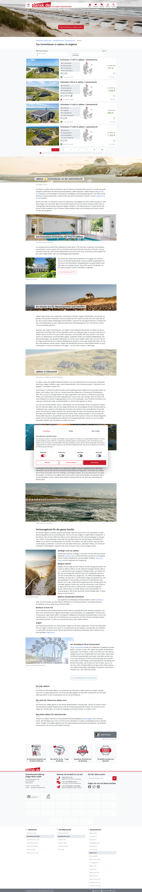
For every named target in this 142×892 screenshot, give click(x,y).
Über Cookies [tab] (96, 431)
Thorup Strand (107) (94, 879)
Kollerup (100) (93, 846)
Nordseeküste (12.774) (33, 839)
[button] (28, 5)
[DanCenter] (93, 796)
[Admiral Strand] (48, 796)
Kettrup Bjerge (87, 719)
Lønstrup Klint (70, 556)
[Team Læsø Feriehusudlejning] (109, 813)
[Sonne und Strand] (78, 813)
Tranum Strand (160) (95, 885)
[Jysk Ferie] (93, 805)
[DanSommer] (109, 796)
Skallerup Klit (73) (94, 872)
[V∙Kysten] (86, 821)
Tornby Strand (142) (94, 882)
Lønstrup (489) (93, 856)
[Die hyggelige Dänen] (78, 805)
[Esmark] (63, 805)
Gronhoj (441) (93, 836)
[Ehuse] (48, 805)
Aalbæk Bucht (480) (63, 833)
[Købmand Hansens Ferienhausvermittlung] (33, 813)
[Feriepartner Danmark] (33, 796)
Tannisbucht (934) (63, 846)
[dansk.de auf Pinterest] (98, 786)
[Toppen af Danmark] (55, 821)
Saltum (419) (92, 869)
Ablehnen (47, 462)
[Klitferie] (109, 805)
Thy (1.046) (61, 849)
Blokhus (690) (93, 833)
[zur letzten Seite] (102, 149)
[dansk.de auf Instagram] (94, 786)
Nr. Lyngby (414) (93, 862)
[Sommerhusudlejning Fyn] (93, 813)
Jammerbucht (70, 41)
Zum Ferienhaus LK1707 (67, 272)
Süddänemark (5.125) (32, 853)
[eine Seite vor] (94, 149)
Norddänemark (58, 41)
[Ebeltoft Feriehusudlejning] (33, 805)
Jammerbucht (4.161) (64, 836)
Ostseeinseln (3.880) (32, 846)
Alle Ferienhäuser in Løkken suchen (71, 27)
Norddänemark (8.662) (33, 836)
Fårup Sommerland (77, 647)
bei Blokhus (99, 600)
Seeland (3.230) (31, 849)
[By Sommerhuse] (63, 796)
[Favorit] (114, 74)
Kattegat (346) (62, 839)
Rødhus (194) (92, 866)
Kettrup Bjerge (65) (94, 843)
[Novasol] (48, 813)
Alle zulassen (94, 462)
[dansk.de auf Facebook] (89, 786)
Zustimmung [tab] (46, 431)
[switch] (61, 455)
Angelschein (50, 632)
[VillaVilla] (71, 821)
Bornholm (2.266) (31, 833)
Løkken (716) (93, 853)
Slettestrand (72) (93, 876)
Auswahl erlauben (71, 462)
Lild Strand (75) (93, 849)
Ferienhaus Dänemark (43, 41)
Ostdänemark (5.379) (32, 843)
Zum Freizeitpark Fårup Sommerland (84, 678)
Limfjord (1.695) (62, 843)
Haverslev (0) (92, 839)
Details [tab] (71, 431)
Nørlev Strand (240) (94, 859)
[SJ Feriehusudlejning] (63, 813)
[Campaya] (78, 796)
